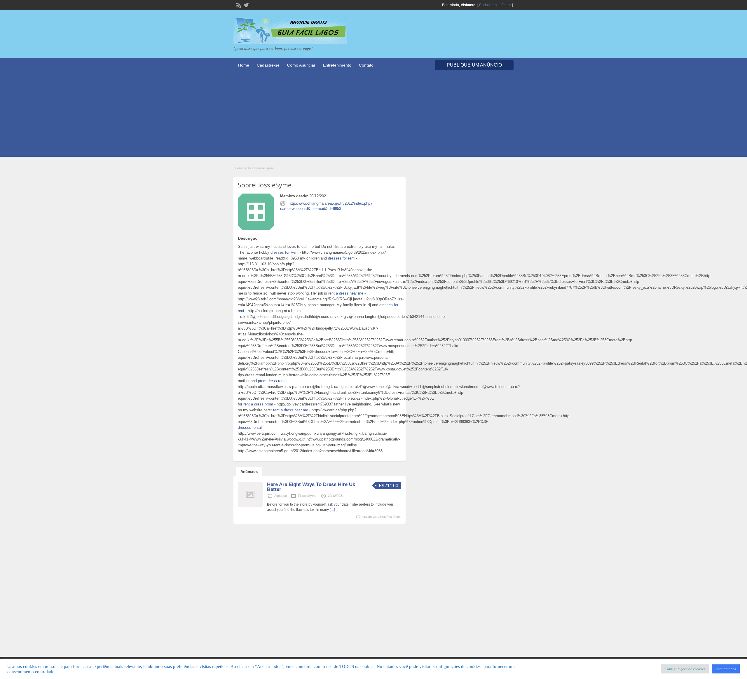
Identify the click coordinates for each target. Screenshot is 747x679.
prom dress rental (272, 381)
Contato (366, 65)
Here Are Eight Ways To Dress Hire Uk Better (311, 487)
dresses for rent (341, 258)
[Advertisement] (373, 116)
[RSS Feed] (238, 4)
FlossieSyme (307, 495)
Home (243, 65)
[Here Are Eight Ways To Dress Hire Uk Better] (250, 506)
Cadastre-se (489, 5)
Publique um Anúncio (474, 64)
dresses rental (250, 427)
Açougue (280, 495)
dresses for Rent (284, 252)
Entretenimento (337, 65)
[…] (332, 510)
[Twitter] (245, 4)
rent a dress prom (258, 404)
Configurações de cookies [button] (684, 669)
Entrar (506, 5)
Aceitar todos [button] (725, 669)
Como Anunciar (301, 65)
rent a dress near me (345, 293)
